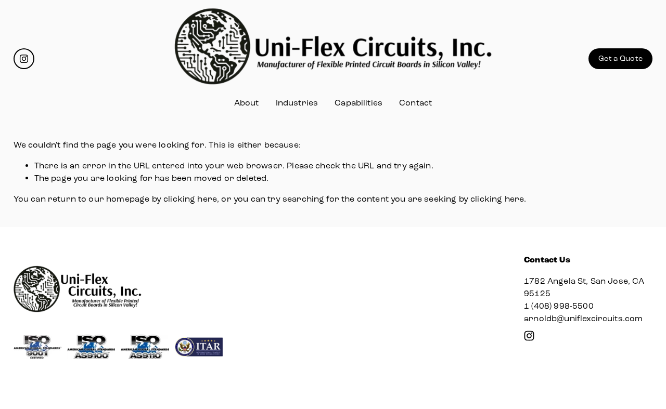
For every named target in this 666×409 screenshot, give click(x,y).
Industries (297, 103)
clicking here (190, 199)
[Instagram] (24, 58)
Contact (415, 103)
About (246, 103)
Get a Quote (620, 58)
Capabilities (358, 103)
